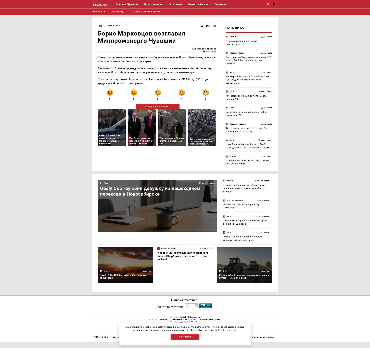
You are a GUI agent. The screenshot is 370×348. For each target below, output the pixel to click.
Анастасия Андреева (204, 48)
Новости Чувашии (111, 26)
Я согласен (185, 336)
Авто (232, 72)
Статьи (233, 37)
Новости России (237, 53)
